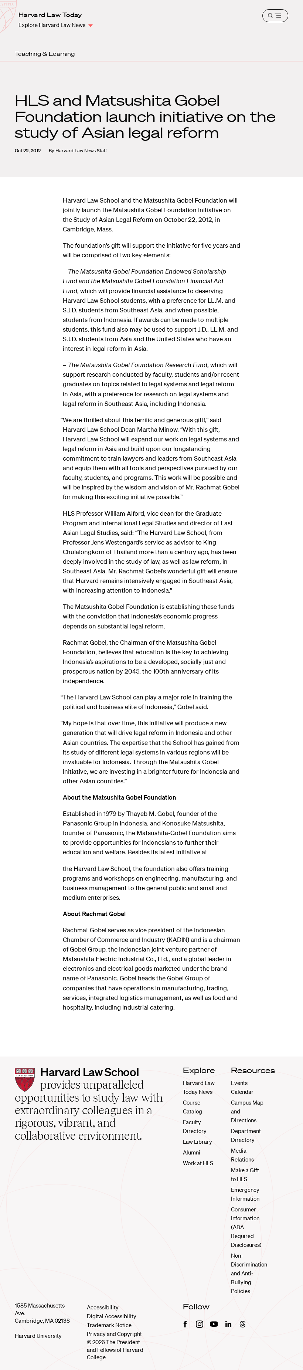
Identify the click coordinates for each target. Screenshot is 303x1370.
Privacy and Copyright (114, 1333)
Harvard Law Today (50, 14)
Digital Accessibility (111, 1316)
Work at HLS (198, 1163)
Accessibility (103, 1307)
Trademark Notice (109, 1325)
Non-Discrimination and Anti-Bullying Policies (249, 1273)
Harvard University (38, 1335)
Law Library (197, 1141)
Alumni (191, 1152)
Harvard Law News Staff (81, 150)
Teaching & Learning (45, 53)
